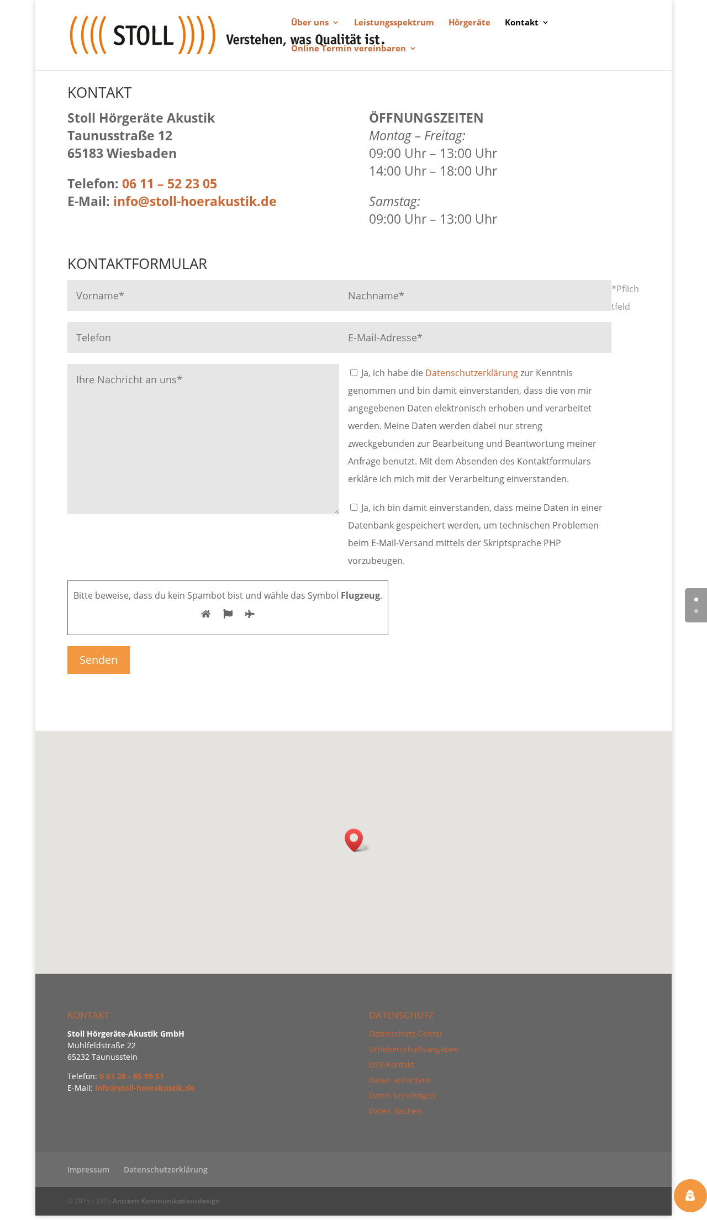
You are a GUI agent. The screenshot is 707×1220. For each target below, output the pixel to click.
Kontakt (522, 23)
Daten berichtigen (402, 1095)
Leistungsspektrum (394, 23)
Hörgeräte (469, 23)
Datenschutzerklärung (471, 373)
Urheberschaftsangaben (414, 1049)
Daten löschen (395, 1111)
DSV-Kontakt (391, 1064)
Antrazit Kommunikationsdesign (166, 1201)
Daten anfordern (400, 1080)
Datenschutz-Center (406, 1033)
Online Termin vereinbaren (348, 49)
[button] (357, 840)
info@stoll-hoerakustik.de (144, 1087)
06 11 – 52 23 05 (169, 183)
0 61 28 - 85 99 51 (131, 1076)
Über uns (310, 23)
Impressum (88, 1169)
